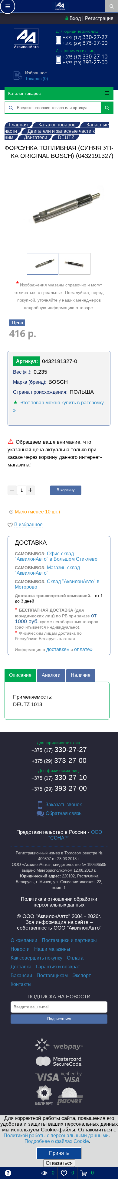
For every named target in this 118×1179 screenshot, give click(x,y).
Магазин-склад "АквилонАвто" (47, 570)
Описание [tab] (20, 675)
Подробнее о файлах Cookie (57, 1141)
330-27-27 (59, 749)
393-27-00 (59, 788)
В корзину (66, 490)
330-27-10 (59, 777)
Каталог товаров (24, 93)
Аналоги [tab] (51, 675)
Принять (59, 1153)
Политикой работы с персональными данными (56, 1135)
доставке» (57, 649)
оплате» (83, 649)
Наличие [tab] (80, 675)
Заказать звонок (63, 804)
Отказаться (59, 1163)
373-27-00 (59, 760)
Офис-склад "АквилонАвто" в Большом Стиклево (56, 556)
